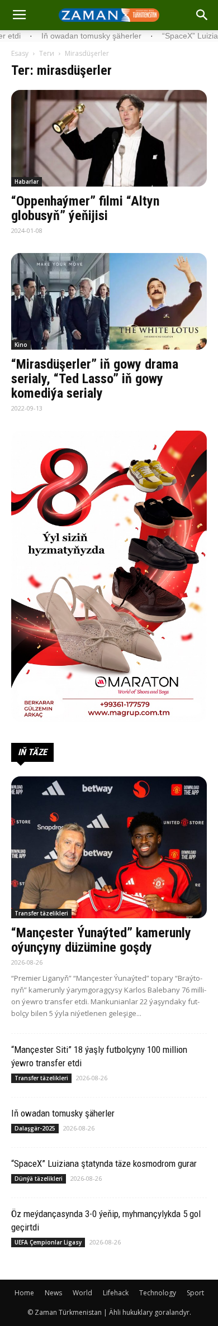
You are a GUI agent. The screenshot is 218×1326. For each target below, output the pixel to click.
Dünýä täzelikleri (39, 1178)
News (53, 1293)
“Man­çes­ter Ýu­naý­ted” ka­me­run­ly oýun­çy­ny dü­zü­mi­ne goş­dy (101, 940)
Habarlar (27, 181)
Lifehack (116, 1293)
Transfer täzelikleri (41, 913)
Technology (157, 1293)
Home (24, 1293)
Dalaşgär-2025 (35, 1128)
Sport (195, 1293)
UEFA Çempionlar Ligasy (48, 1242)
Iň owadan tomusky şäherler (63, 1113)
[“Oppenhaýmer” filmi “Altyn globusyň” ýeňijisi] (109, 138)
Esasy (20, 53)
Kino (21, 345)
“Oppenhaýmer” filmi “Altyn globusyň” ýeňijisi (85, 208)
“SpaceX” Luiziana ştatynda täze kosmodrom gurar (104, 1163)
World (82, 1293)
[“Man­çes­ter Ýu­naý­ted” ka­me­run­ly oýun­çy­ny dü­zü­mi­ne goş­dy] (109, 847)
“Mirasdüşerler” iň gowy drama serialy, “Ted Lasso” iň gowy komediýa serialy (94, 378)
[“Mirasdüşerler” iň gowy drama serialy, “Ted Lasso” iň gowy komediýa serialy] (109, 301)
